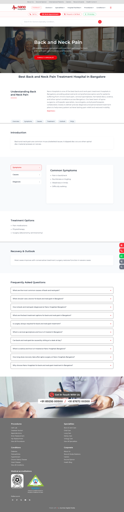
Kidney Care (68, 436)
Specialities (59, 8)
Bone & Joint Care (70, 428)
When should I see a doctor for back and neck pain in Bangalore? (62, 299)
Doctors (49, 8)
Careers (68, 2)
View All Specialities (70, 441)
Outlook (62, 121)
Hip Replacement (17, 439)
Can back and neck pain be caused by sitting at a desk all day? (62, 340)
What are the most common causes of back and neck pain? (62, 290)
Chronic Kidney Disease (19, 459)
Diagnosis (26, 182)
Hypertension (15, 457)
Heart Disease (16, 462)
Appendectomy (16, 433)
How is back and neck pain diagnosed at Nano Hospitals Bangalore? (62, 307)
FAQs (72, 121)
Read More (51, 111)
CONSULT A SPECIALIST (45, 57)
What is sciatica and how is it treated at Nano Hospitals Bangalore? (62, 349)
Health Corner (91, 2)
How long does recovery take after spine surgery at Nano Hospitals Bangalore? (62, 357)
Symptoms (28, 121)
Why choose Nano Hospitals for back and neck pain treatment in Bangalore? (62, 365)
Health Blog (68, 462)
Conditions (100, 8)
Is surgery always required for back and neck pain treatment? (62, 324)
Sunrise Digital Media (67, 508)
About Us (30, 2)
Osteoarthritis (15, 454)
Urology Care (68, 439)
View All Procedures (18, 441)
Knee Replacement (17, 436)
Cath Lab (14, 428)
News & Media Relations (72, 454)
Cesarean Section (17, 430)
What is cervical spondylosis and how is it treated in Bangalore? (62, 332)
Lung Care (67, 433)
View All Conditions (17, 465)
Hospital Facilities (74, 8)
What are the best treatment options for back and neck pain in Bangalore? (62, 315)
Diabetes (14, 451)
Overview (16, 121)
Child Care (67, 430)
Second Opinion (41, 2)
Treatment (51, 121)
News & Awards (78, 2)
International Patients (56, 2)
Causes (39, 121)
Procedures (88, 8)
